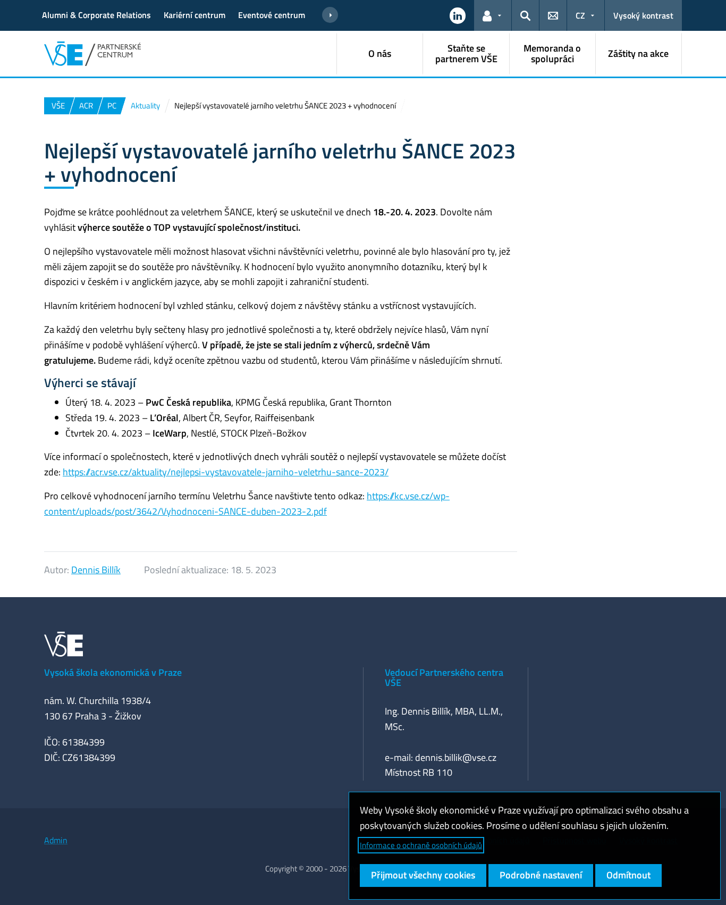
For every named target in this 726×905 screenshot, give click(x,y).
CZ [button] (580, 15)
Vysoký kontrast (643, 15)
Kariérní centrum (194, 15)
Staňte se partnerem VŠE (466, 53)
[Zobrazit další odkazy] (330, 15)
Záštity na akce (638, 53)
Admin (55, 840)
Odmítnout (628, 875)
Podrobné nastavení (541, 875)
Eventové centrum (271, 15)
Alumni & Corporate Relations (96, 15)
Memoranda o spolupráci (552, 53)
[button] (458, 15)
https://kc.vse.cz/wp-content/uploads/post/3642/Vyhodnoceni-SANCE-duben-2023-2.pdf (247, 503)
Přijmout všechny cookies (423, 875)
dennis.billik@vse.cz (455, 757)
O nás (379, 53)
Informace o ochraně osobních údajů (421, 845)
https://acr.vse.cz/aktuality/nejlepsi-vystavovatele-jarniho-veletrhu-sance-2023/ (226, 472)
